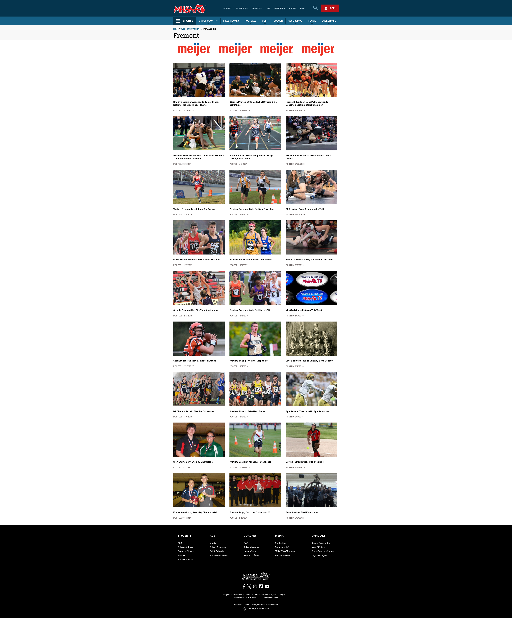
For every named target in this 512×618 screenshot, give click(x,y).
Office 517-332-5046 (241, 598)
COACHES (250, 535)
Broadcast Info (282, 547)
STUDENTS (184, 535)
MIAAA (213, 543)
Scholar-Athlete (185, 547)
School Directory (218, 547)
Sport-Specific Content (323, 551)
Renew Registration (321, 543)
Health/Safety (251, 551)
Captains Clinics (186, 551)
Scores (227, 8)
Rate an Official (251, 555)
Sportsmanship (185, 559)
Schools (257, 8)
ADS (212, 535)
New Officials (318, 547)
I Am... (303, 8)
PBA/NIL (182, 555)
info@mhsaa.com (271, 598)
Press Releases (282, 555)
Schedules (242, 8)
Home (175, 29)
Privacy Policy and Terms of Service (265, 605)
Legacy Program (320, 555)
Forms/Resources (219, 555)
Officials (279, 8)
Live (268, 8)
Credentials (281, 543)
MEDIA (279, 535)
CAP (246, 543)
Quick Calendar (217, 551)
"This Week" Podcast (285, 551)
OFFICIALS (318, 535)
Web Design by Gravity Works (258, 609)
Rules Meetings (251, 547)
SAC (180, 543)
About (292, 8)
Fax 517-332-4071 (256, 598)
